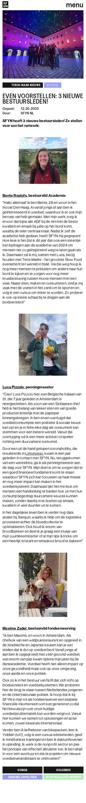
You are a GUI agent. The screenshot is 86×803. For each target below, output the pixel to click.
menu (74, 4)
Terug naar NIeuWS (26, 85)
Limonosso (34, 453)
